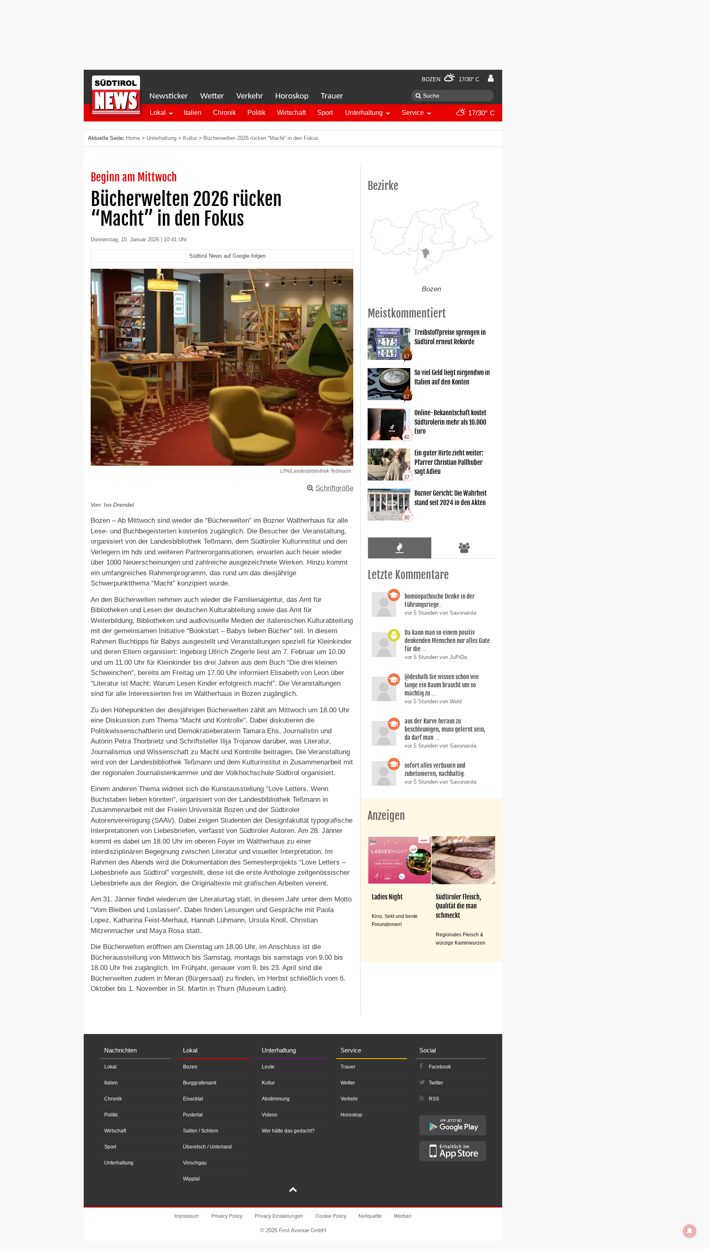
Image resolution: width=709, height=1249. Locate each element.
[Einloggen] (491, 78)
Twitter (436, 1083)
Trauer (332, 96)
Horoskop (292, 96)
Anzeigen (386, 815)
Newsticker (168, 96)
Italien (192, 112)
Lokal (158, 112)
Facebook (440, 1067)
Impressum (186, 1215)
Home (133, 138)
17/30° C (480, 113)
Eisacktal (193, 1099)
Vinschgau (195, 1163)
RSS (434, 1099)
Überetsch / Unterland (207, 1147)
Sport (325, 112)
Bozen (190, 1067)
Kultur (190, 138)
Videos (269, 1115)
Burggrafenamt (199, 1083)
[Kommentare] (399, 547)
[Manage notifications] (689, 1231)
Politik (256, 112)
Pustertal (193, 1115)
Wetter (212, 96)
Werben (403, 1215)
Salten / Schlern (200, 1131)
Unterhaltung (364, 112)
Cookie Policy (331, 1215)
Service (413, 112)
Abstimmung (276, 1099)
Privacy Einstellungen (279, 1215)
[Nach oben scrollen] (293, 1190)
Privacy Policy (226, 1215)
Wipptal (191, 1179)
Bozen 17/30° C (450, 79)
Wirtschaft (291, 112)
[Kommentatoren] (464, 547)
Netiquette (370, 1215)
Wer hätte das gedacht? (288, 1131)
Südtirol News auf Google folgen (227, 256)
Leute (268, 1067)
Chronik (224, 112)
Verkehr (249, 96)
